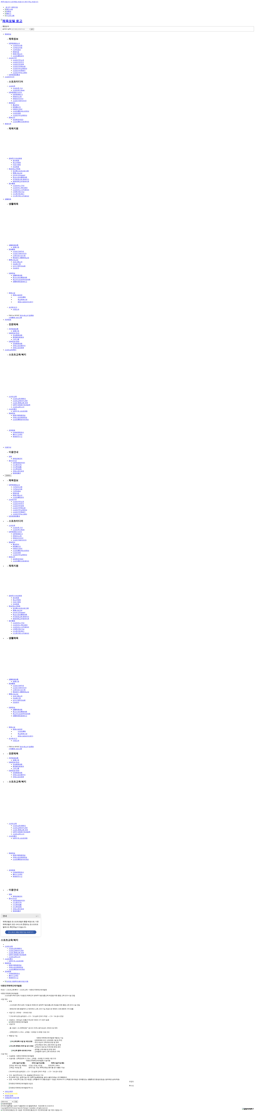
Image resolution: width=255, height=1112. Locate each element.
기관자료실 (17, 49)
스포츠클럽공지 (18, 56)
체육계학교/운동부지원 (21, 181)
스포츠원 (12, 86)
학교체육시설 (22, 299)
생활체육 (8, 199)
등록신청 (16, 247)
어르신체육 (17, 165)
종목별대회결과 (18, 337)
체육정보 (8, 34)
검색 (32, 29)
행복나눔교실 (17, 173)
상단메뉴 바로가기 (18, 2)
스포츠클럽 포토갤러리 (21, 121)
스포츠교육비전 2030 (20, 401)
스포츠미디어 (9, 77)
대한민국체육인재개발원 (21, 405)
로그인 (8, 7)
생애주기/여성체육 (15, 158)
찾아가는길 (13, 460)
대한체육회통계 (14, 75)
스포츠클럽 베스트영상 (21, 111)
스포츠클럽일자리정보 (21, 419)
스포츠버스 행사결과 (20, 188)
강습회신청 (17, 264)
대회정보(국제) (14, 341)
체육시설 (12, 293)
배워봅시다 (17, 107)
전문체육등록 (13, 329)
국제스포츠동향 (18, 348)
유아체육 (16, 160)
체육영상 (12, 103)
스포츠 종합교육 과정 (20, 403)
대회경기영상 (17, 109)
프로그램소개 (17, 262)
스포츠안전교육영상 (20, 68)
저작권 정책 (9, 1095)
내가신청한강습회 (19, 266)
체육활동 (12, 249)
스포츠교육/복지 (10, 350)
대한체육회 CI (18, 94)
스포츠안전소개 (18, 60)
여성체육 (16, 167)
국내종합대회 (17, 335)
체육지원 (8, 124)
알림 (10, 456)
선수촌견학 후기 (18, 194)
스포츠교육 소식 (18, 407)
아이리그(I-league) (19, 175)
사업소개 (16, 309)
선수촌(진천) (17, 465)
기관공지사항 (17, 45)
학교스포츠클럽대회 (20, 177)
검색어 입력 (6, 29)
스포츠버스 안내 (18, 185)
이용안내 (8, 447)
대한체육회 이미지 (15, 92)
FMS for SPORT (14, 315)
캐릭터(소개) (17, 96)
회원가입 (14, 7)
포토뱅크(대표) (18, 119)
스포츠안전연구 (18, 62)
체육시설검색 (17, 295)
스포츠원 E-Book (19, 90)
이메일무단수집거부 (12, 1098)
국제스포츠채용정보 (20, 417)
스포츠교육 (13, 396)
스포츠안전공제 (18, 64)
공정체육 (12, 430)
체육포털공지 (17, 458)
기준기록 (16, 339)
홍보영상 (16, 105)
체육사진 (12, 117)
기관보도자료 (17, 47)
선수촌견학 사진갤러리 (21, 196)
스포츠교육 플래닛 (19, 398)
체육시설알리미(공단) (25, 302)
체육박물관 (17, 473)
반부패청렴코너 (18, 432)
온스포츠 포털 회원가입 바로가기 (20, 932)
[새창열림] (9, 9)
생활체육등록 (13, 245)
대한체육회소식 (14, 43)
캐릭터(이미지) (18, 98)
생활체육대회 (17, 275)
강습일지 (16, 268)
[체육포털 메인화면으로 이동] (11, 21)
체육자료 (16, 52)
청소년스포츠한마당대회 (21, 279)
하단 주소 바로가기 (31, 2)
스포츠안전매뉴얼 (19, 66)
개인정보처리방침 (11, 1093)
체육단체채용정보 (19, 415)
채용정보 (12, 413)
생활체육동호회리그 (20, 281)
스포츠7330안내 (18, 251)
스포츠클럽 (22, 297)
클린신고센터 (17, 434)
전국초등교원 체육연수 (21, 179)
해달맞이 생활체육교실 (21, 258)
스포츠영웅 (17, 113)
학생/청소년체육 (14, 169)
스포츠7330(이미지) (19, 101)
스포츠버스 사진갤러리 (21, 190)
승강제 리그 (13, 307)
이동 (16, 1101)
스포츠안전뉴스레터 (20, 72)
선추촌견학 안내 (18, 192)
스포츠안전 (13, 58)
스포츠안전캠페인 (19, 70)
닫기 (37, 916)
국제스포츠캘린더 (19, 345)
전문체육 (8, 319)
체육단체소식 (17, 54)
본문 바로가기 (6, 2)
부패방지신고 (17, 436)
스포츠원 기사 (18, 88)
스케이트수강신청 (19, 255)
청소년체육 (17, 162)
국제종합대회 (17, 343)
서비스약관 (9, 1091)
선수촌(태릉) (17, 467)
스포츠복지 (13, 409)
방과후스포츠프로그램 (21, 171)
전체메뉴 (8, 475)
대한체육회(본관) (19, 463)
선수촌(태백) (17, 469)
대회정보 (12, 273)
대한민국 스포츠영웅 (20, 411)
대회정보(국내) (14, 333)
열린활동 (12, 183)
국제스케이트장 (18, 471)
